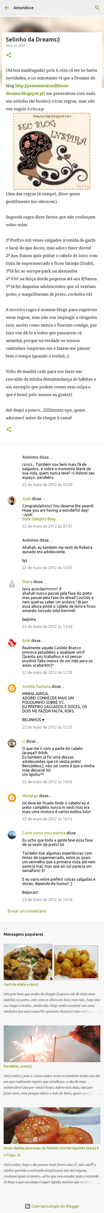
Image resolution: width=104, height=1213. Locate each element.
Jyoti (26, 498)
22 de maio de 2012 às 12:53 (47, 727)
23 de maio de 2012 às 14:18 (47, 899)
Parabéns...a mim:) (18, 1066)
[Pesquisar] (97, 8)
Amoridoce (23, 8)
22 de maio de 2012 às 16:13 (47, 819)
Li (23, 741)
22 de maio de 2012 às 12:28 (47, 672)
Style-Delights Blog (38, 519)
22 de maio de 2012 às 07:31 (47, 526)
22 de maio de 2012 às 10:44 (47, 626)
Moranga (30, 796)
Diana (27, 581)
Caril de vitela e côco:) (21, 984)
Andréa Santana (36, 686)
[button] (9, 55)
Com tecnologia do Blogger (55, 1206)
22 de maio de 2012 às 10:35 (47, 567)
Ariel (26, 640)
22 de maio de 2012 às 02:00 (47, 484)
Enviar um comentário (27, 911)
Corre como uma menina (44, 833)
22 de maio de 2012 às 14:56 (47, 782)
